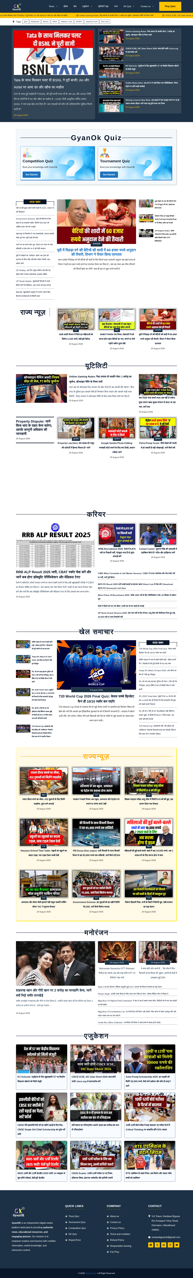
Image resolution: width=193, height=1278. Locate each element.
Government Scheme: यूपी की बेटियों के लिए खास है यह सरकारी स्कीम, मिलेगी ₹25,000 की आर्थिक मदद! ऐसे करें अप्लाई (33, 223)
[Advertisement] (96, 483)
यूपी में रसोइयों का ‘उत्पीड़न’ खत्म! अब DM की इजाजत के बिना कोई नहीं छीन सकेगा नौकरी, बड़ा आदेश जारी (33, 259)
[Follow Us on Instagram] (170, 1244)
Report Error (75, 1240)
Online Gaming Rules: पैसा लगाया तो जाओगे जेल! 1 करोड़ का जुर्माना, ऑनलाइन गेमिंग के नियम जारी (85, 15)
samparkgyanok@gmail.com (166, 1237)
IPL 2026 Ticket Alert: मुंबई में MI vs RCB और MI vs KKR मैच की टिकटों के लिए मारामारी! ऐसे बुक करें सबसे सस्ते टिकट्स (43, 695)
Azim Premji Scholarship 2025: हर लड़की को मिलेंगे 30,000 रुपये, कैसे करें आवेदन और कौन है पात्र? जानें (148, 1081)
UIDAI (54, 22)
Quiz (25, 22)
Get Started (32, 174)
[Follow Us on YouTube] (176, 1244)
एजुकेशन (85, 6)
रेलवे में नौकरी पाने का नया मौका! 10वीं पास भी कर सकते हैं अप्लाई (121, 606)
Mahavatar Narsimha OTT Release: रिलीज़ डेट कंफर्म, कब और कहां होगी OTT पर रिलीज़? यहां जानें (117, 973)
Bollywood (35, 22)
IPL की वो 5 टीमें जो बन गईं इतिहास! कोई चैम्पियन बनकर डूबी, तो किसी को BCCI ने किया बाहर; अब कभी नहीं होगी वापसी (42, 713)
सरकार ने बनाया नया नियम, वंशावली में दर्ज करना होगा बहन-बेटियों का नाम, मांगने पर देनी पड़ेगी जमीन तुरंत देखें (117, 339)
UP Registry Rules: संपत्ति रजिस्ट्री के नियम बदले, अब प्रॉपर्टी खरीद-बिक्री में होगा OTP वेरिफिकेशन (165, 236)
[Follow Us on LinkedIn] (163, 1244)
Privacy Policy (117, 1228)
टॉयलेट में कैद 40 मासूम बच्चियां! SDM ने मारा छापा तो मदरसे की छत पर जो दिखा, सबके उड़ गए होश (165, 219)
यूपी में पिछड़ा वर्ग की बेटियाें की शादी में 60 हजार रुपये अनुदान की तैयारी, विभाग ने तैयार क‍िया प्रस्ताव (96, 252)
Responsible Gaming (120, 1246)
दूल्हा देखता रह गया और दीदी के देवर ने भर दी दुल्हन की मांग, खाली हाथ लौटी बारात (165, 204)
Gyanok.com (91, 1273)
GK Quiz (127, 6)
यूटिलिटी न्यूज (103, 6)
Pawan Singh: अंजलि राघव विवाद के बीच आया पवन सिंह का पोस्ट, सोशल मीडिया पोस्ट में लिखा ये (133, 994)
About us (114, 1216)
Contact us (146, 6)
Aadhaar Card (66, 22)
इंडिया (66, 6)
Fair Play (114, 1252)
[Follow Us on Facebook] (150, 1244)
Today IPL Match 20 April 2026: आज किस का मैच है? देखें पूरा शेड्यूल (42, 660)
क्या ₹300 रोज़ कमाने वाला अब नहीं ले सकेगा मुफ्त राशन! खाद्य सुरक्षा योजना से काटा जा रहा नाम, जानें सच (157, 402)
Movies (46, 22)
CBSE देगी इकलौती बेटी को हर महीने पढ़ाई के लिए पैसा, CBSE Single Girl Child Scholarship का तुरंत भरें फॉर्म (41, 1129)
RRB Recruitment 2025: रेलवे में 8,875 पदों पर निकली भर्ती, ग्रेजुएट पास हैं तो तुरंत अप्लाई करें (117, 552)
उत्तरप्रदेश (96, 244)
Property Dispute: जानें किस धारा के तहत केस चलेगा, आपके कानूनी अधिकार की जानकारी (34, 427)
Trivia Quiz (74, 1216)
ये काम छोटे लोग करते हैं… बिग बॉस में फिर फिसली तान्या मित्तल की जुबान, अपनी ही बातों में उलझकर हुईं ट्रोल (158, 973)
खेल (75, 6)
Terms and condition (120, 1234)
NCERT (79, 22)
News (51, 6)
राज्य (116, 6)
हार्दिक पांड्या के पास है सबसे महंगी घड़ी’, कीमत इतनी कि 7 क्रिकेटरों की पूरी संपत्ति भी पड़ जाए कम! (42, 645)
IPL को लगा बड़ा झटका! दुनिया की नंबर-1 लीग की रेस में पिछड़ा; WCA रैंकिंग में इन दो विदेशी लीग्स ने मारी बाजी (43, 677)
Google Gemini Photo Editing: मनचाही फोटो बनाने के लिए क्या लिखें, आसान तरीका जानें (117, 447)
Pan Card (105, 22)
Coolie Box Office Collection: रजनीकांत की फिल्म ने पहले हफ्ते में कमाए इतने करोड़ (129, 1022)
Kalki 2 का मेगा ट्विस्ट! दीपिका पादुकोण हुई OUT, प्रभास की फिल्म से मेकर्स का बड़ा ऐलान (130, 987)
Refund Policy (117, 1240)
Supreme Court (91, 22)
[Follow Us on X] (157, 1244)
